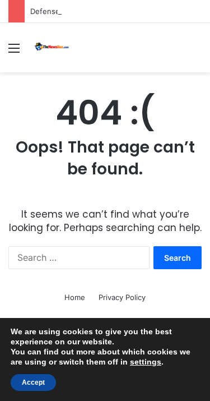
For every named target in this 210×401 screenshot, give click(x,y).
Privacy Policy (122, 297)
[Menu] (14, 51)
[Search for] (196, 51)
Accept (33, 382)
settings (145, 361)
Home (74, 297)
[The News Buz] (53, 47)
